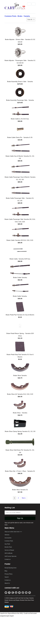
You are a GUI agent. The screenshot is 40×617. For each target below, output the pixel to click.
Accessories (8, 538)
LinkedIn (26, 592)
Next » (24, 498)
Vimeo (19, 592)
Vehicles (7, 534)
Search (7, 577)
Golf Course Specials (10, 556)
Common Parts (9, 541)
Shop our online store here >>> (13, 531)
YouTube (16, 592)
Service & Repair (9, 550)
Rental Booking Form (10, 568)
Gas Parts (7, 544)
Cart (33, 4)
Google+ (12, 592)
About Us (7, 583)
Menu (29, 4)
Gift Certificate (8, 553)
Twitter (6, 592)
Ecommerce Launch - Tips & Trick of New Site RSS (29, 592)
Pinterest (23, 592)
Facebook (9, 592)
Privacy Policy (8, 574)
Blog (6, 571)
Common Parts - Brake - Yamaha (17, 16)
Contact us (8, 559)
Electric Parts (8, 547)
